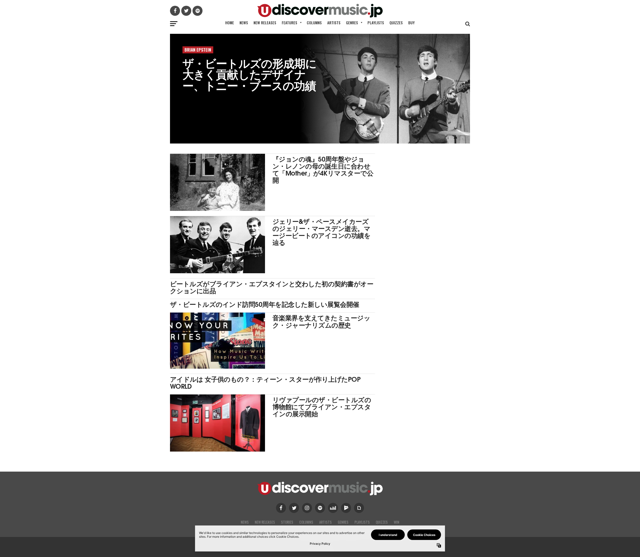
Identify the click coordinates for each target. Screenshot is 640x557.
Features (289, 22)
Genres (352, 22)
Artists (333, 22)
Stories (287, 522)
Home (229, 22)
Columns (314, 22)
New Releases (265, 22)
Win (396, 522)
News (244, 22)
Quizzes (396, 22)
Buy (411, 22)
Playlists (376, 22)
